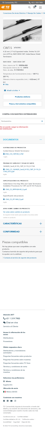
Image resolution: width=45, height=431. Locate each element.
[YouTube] (11, 401)
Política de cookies (28, 419)
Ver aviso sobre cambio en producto (16, 212)
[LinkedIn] (7, 401)
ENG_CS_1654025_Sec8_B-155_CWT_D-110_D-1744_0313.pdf (22, 170)
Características (12, 223)
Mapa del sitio (26, 422)
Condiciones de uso (9, 416)
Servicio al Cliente (10, 326)
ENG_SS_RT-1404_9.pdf (14, 199)
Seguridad (16, 422)
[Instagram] (15, 401)
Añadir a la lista (12, 90)
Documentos (10, 139)
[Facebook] (4, 401)
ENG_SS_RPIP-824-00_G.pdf (16, 189)
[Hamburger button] (40, 7)
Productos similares (22, 97)
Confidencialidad (22, 416)
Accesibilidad (7, 422)
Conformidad (11, 231)
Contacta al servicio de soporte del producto (20, 258)
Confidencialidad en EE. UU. (11, 419)
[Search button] (29, 7)
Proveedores (7, 341)
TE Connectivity (5, 7)
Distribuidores (8, 338)
